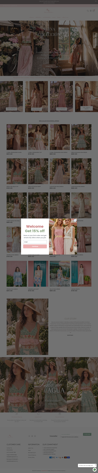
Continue (35, 246)
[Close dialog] (75, 220)
